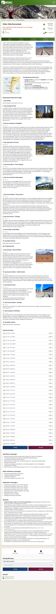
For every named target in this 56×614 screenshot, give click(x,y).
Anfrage (15, 447)
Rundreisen (7, 32)
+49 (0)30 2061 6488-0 (9, 576)
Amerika (9, 20)
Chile (13, 20)
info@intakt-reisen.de (9, 578)
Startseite (3, 20)
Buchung (41, 569)
